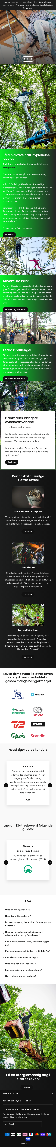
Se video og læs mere (15, 309)
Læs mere (28, 531)
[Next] (50, 785)
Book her (9, 234)
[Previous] (6, 785)
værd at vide (10, 1093)
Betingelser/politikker (17, 1101)
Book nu (28, 59)
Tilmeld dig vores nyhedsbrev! (21, 1109)
